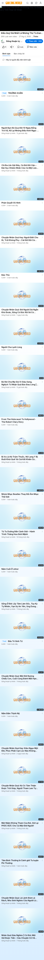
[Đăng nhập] (41, 3)
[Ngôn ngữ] (32, 3)
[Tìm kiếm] (27, 3)
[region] (22, 18)
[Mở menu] (3, 3)
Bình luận (6, 54)
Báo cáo (33, 47)
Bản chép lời (19, 54)
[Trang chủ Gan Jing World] (14, 3)
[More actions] (42, 93)
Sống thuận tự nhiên (14, 41)
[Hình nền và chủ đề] (36, 3)
